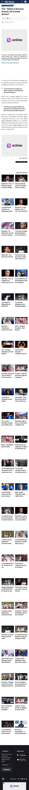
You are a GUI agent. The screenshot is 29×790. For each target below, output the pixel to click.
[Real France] (10, 1)
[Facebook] (18, 779)
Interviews (10, 5)
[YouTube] (22, 779)
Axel (2, 22)
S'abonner (7, 769)
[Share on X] (8, 18)
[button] (3, 1)
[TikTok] (26, 779)
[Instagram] (24, 779)
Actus (3, 5)
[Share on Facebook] (5, 18)
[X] (20, 779)
